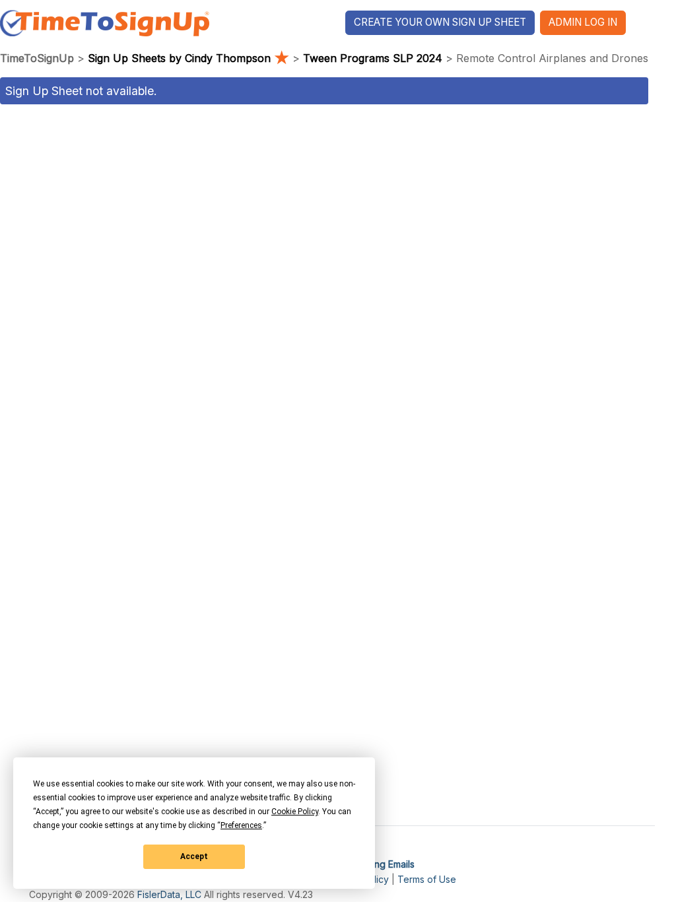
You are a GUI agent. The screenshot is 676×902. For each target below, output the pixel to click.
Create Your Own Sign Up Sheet (440, 22)
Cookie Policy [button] (294, 811)
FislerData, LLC (169, 894)
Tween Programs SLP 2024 (372, 58)
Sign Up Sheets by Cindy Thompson (188, 58)
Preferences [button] (241, 825)
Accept (194, 856)
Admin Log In (583, 22)
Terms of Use (426, 879)
